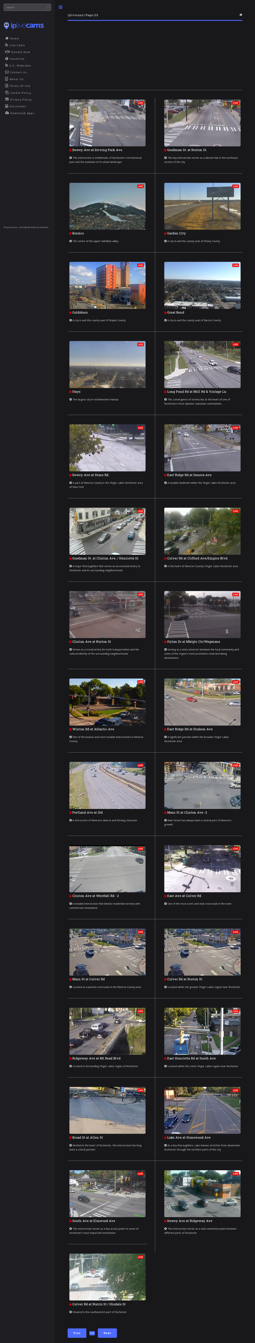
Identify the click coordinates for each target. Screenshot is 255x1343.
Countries (17, 58)
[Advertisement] (155, 58)
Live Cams (16, 45)
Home (14, 38)
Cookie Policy (20, 92)
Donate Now (20, 52)
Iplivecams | (83, 15)
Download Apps (21, 113)
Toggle (60, 7)
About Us (16, 79)
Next (107, 1333)
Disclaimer (17, 106)
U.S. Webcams (19, 65)
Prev (77, 1333)
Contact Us (18, 72)
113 (92, 1333)
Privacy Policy (20, 99)
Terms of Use (20, 86)
